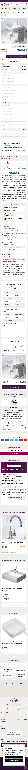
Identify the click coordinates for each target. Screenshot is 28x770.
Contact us (4, 724)
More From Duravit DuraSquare (14, 605)
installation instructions (17, 492)
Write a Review (14, 453)
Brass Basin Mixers (20, 670)
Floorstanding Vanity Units (7, 665)
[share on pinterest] (23, 440)
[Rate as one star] (15, 451)
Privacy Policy (20, 717)
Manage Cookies (14, 760)
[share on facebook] (5, 440)
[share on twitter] (14, 440)
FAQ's (2, 726)
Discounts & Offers (6, 719)
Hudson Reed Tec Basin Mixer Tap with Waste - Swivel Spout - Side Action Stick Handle (14, 541)
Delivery (19, 714)
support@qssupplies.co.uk (9, 708)
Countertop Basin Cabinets (20, 675)
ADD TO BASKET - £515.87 (16, 56)
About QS (3, 714)
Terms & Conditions (22, 719)
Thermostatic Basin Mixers (7, 670)
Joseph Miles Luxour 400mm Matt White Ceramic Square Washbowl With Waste (12, 642)
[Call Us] (17, 4)
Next (26, 1)
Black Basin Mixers (7, 675)
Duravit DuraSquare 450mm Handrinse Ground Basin (12, 589)
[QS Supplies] (6, 4)
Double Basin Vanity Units (21, 665)
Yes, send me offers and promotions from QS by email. (14, 741)
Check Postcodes (18, 147)
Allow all (14, 757)
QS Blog (3, 717)
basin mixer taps (12, 198)
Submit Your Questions (15, 464)
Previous (1, 1)
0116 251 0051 (23, 708)
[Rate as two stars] (16, 451)
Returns (3, 728)
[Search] (12, 4)
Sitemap (3, 721)
